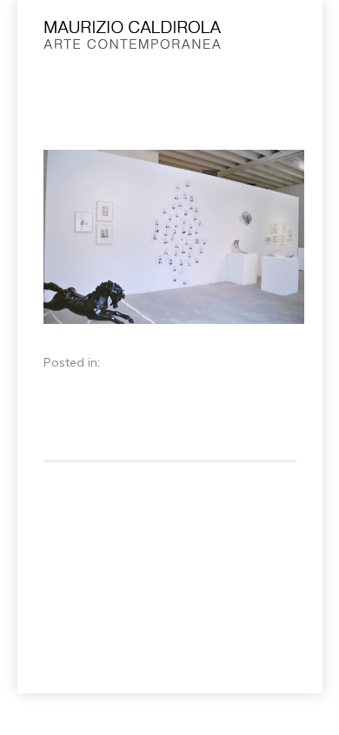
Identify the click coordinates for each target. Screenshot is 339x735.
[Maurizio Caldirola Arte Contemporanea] (142, 39)
